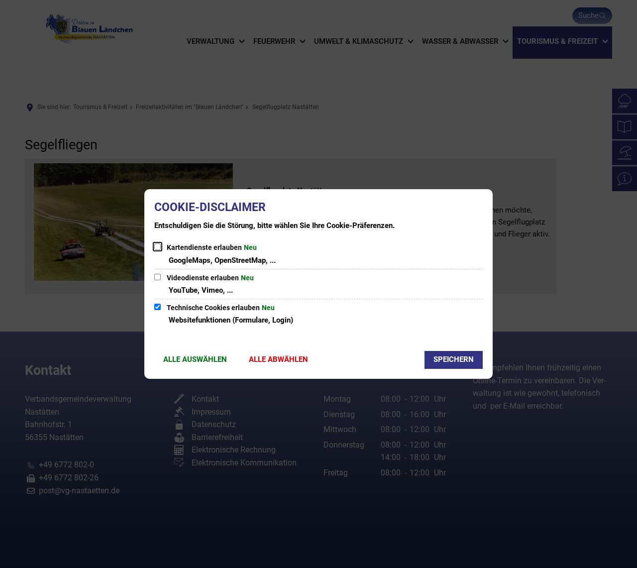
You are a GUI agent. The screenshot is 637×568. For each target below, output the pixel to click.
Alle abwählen (278, 359)
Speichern (453, 359)
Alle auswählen (195, 359)
